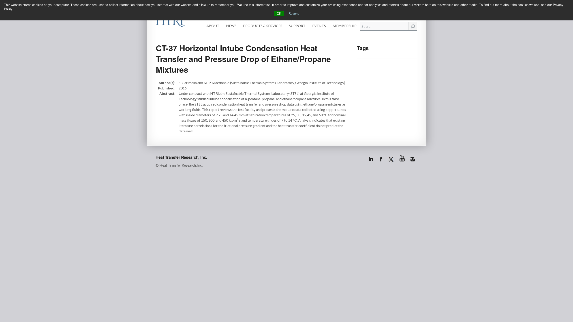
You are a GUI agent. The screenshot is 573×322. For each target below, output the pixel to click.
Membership (345, 25)
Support (297, 25)
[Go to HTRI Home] (170, 21)
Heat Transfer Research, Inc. (181, 157)
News (231, 25)
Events (319, 25)
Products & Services (262, 25)
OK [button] (279, 13)
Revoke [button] (294, 13)
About (212, 25)
